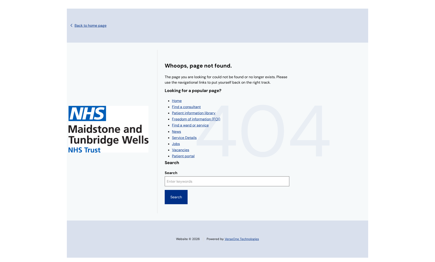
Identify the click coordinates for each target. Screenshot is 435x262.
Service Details (184, 137)
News (176, 131)
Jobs (176, 143)
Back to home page (90, 25)
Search (171, 172)
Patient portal (183, 156)
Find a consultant (186, 106)
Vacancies (180, 150)
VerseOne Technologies (242, 239)
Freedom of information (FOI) (196, 119)
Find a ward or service (190, 125)
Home (177, 100)
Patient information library (193, 113)
